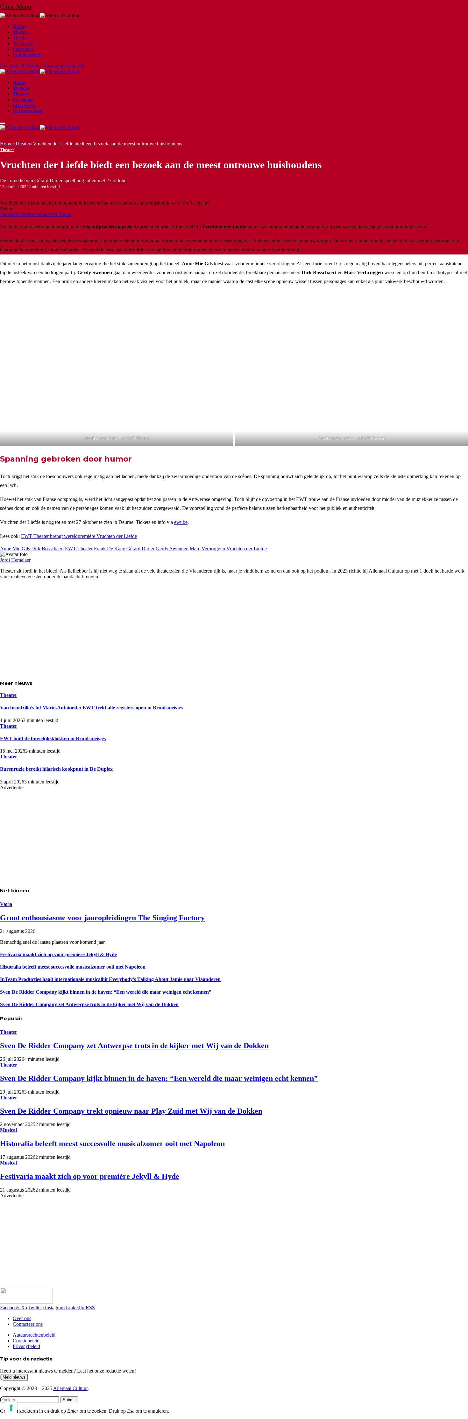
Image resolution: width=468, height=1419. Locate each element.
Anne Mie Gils (15, 548)
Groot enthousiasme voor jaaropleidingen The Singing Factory (102, 918)
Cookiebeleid (26, 1340)
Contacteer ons (28, 1324)
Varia (6, 904)
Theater (20, 37)
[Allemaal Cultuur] (40, 71)
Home (19, 26)
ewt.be (181, 522)
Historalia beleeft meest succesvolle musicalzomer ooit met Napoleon (72, 967)
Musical (21, 32)
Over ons (22, 1318)
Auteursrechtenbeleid (34, 1335)
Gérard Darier (140, 548)
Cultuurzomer (26, 55)
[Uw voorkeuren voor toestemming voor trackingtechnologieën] (11, 1408)
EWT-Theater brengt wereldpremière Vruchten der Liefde (79, 536)
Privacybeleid (26, 1346)
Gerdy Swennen (172, 548)
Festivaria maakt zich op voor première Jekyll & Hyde (58, 954)
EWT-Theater (79, 548)
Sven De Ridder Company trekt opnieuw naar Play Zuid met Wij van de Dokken (131, 1111)
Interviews (23, 49)
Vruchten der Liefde (246, 548)
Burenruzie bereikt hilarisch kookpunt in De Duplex (56, 769)
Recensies (23, 43)
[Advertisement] (191, 629)
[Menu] (2, 123)
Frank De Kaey (109, 548)
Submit (69, 1399)
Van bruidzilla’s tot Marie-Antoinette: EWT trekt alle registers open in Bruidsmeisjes (91, 707)
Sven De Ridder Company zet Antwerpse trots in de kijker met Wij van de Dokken (89, 1004)
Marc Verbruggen (207, 548)
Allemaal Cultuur (70, 1388)
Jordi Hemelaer (15, 560)
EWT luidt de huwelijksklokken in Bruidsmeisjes (53, 738)
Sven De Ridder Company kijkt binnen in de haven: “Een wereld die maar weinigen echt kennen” (105, 992)
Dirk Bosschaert (47, 548)
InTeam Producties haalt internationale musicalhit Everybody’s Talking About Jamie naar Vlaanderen (110, 979)
